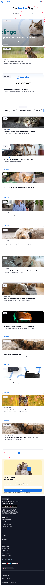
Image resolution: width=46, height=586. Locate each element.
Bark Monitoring (5, 548)
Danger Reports (5, 552)
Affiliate (4, 535)
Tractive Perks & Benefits (25, 110)
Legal (3, 573)
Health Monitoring (6, 546)
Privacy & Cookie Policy (6, 578)
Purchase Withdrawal (7, 526)
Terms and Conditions (21, 492)
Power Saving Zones (6, 555)
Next (27, 453)
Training (38, 110)
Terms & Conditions (5, 575)
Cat (25, 484)
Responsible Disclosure (6, 576)
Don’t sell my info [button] (5, 580)
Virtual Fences (5, 550)
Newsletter (4, 539)
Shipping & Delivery (6, 519)
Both (30, 484)
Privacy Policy (28, 492)
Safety (6, 110)
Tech (14, 110)
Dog (21, 484)
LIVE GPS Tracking (6, 544)
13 (23, 453)
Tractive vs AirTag (6, 553)
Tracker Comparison (6, 524)
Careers (4, 533)
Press (3, 537)
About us (4, 532)
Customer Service (6, 523)
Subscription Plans (6, 521)
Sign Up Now (23, 490)
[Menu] (43, 1)
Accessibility (4, 572)
